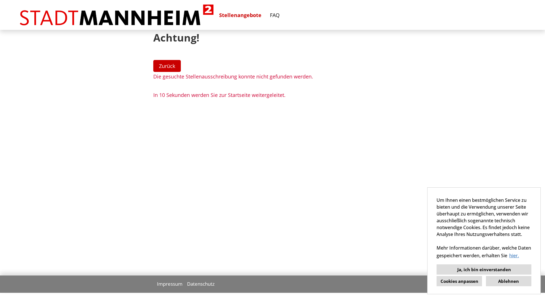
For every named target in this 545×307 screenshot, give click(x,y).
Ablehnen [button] (508, 281)
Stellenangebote (240, 15)
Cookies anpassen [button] (459, 281)
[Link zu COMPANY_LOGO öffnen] (116, 15)
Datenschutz (201, 284)
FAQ (275, 15)
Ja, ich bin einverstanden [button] (484, 269)
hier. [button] (514, 255)
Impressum (170, 284)
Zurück (167, 66)
